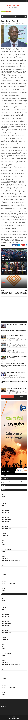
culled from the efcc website (6, 524)
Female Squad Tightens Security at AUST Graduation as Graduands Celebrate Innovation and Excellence (14, 271)
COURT (3, 505)
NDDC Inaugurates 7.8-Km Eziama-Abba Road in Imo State (16, 343)
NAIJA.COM (3, 554)
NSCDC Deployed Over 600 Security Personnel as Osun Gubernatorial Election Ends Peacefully (14, 258)
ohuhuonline (4, 574)
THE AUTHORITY (4, 581)
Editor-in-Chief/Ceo (5, 535)
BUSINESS (3, 501)
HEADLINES (3, 544)
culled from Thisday (5, 526)
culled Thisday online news (6, 531)
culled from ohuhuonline (6, 517)
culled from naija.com (5, 512)
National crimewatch (5, 558)
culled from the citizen (6, 521)
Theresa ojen (4, 588)
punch (3, 579)
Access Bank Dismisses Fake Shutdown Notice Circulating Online (13, 285)
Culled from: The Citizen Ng (6, 528)
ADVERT (3, 494)
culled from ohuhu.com (6, 514)
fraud (2, 542)
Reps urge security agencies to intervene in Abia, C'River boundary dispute (13, 330)
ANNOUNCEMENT (4, 496)
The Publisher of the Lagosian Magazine (8, 583)
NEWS (24, 23)
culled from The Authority (6, 519)
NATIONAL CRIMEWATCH (12, 5)
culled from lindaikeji (5, 510)
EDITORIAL (3, 537)
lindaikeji (3, 551)
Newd (2, 565)
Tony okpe (3, 590)
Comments (21, 396)
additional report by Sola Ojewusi (7, 492)
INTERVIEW (3, 547)
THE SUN (3, 586)
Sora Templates (16, 718)
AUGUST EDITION (4, 498)
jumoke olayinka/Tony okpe (6, 549)
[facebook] (26, 1)
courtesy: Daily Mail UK (5, 508)
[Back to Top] (14, 717)
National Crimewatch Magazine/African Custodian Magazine (11, 560)
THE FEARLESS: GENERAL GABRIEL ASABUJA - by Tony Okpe (16, 324)
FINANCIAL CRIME (4, 540)
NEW (2, 563)
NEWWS (3, 570)
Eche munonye (4, 533)
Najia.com (3, 556)
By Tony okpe (4, 503)
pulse (2, 576)
